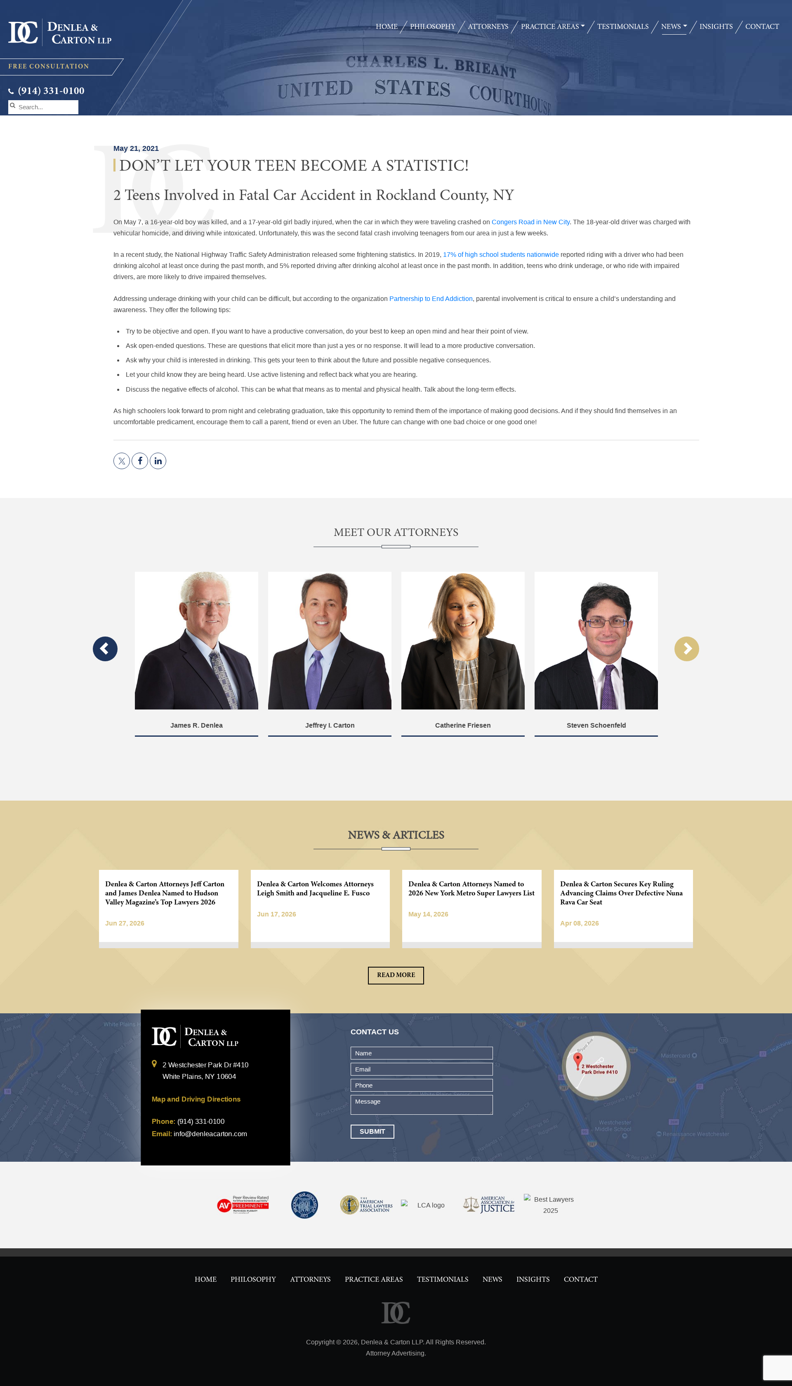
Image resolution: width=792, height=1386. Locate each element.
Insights (716, 27)
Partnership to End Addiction (431, 298)
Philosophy (432, 27)
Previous (105, 649)
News (671, 27)
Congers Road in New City (531, 222)
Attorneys (488, 27)
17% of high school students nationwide (501, 254)
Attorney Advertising (395, 1353)
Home (387, 27)
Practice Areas (550, 27)
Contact (762, 27)
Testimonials (623, 27)
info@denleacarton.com (210, 1133)
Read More (396, 975)
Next (686, 649)
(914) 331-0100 (50, 92)
